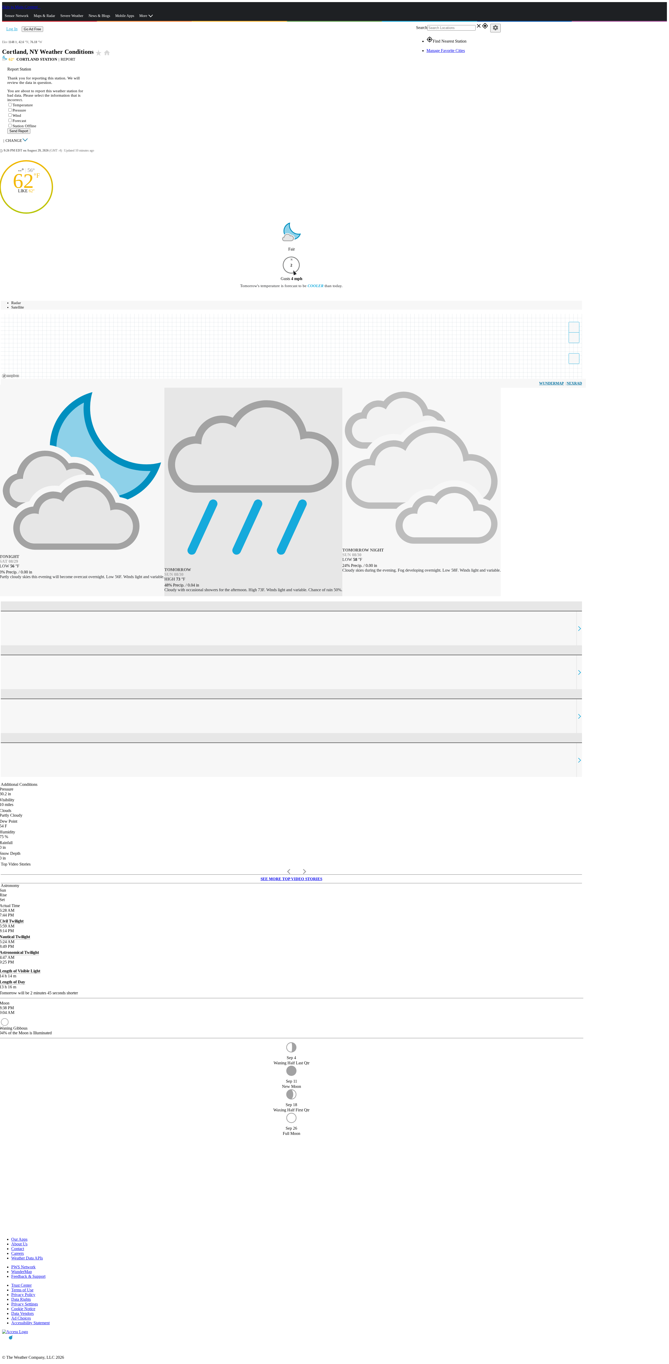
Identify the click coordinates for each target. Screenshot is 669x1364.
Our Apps (19, 1239)
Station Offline (24, 126)
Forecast (19, 121)
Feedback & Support (28, 1276)
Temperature (23, 105)
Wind (17, 115)
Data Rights (21, 1299)
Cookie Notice (23, 1309)
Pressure (19, 110)
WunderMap (551, 383)
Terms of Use (22, 1290)
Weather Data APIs (27, 1258)
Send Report (18, 131)
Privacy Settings (24, 1304)
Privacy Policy (23, 1294)
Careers (17, 1253)
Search (421, 27)
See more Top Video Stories (291, 879)
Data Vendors (22, 1313)
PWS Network (23, 1267)
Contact (17, 1248)
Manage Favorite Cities (445, 50)
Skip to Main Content (20, 7)
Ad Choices (21, 1318)
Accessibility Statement (30, 1323)
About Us (19, 1244)
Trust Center (21, 1285)
